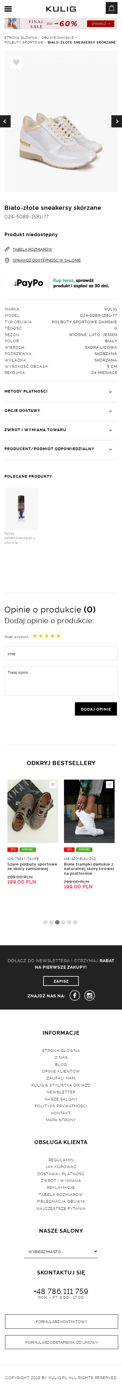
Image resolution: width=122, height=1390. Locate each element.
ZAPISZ (61, 980)
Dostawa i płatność (61, 1173)
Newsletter (61, 1091)
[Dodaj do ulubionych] (53, 784)
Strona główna (61, 1050)
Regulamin (61, 1159)
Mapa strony (61, 1119)
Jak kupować (61, 1166)
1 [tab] (45, 922)
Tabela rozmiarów (61, 1194)
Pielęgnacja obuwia (61, 1201)
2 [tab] (51, 922)
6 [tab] (75, 922)
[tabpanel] (32, 848)
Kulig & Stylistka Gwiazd (61, 1084)
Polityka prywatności (61, 1105)
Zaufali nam (61, 1077)
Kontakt (61, 1112)
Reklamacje (61, 1187)
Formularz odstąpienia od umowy (61, 1342)
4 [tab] (63, 922)
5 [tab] (69, 922)
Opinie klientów (61, 1071)
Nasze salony (61, 1098)
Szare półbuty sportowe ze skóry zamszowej (32, 866)
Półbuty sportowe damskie (84, 321)
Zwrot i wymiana (61, 1180)
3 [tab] (57, 922)
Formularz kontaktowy (61, 1321)
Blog (61, 1064)
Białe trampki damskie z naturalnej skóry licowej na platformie (89, 868)
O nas (61, 1057)
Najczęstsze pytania (61, 1208)
